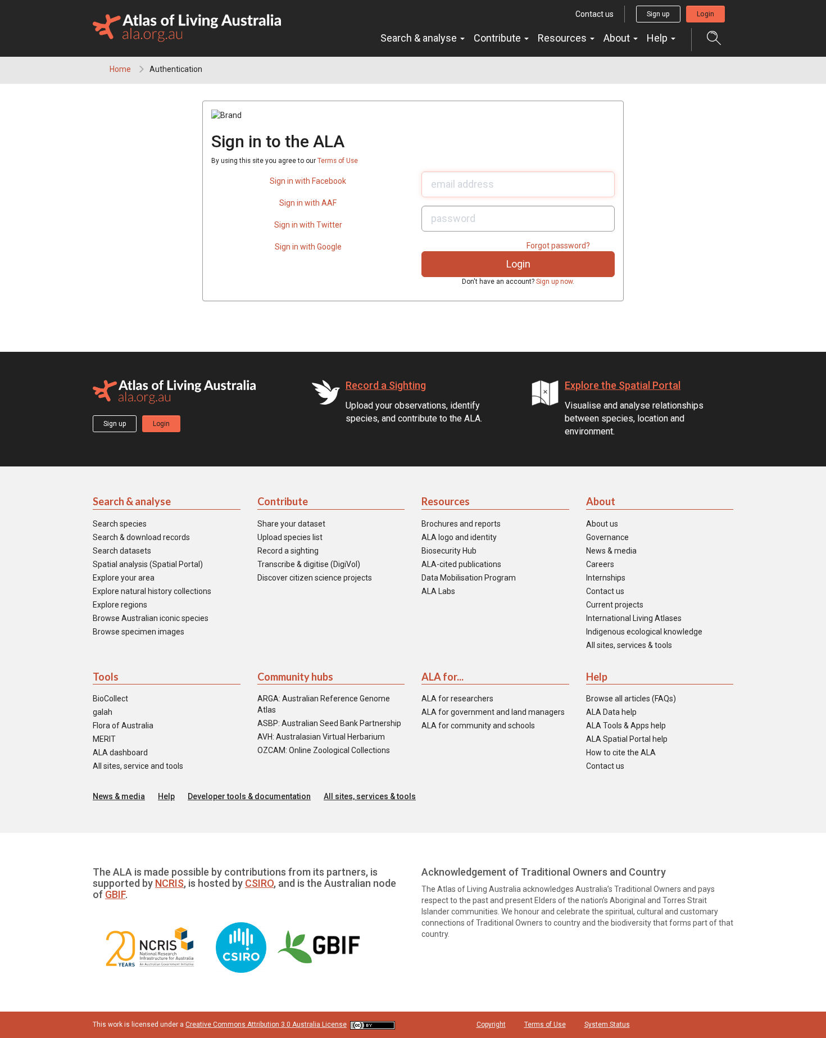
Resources (563, 38)
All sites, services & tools (629, 645)
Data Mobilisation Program (468, 577)
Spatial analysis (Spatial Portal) (148, 564)
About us (602, 523)
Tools (106, 676)
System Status (607, 1024)
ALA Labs (438, 591)
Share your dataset (291, 523)
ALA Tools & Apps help (626, 725)
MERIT (104, 739)
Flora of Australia (123, 725)
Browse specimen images (138, 631)
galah (102, 712)
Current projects (614, 604)
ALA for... (442, 676)
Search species (120, 523)
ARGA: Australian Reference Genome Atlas (323, 704)
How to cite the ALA (621, 752)
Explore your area (124, 577)
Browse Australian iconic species (150, 618)
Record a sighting (288, 550)
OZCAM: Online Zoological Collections (323, 750)
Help (658, 38)
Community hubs (295, 676)
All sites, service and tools (138, 765)
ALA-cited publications (461, 564)
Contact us (594, 14)
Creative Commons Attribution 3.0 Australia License (266, 1024)
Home (120, 69)
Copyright (491, 1024)
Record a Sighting (386, 385)
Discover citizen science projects (314, 577)
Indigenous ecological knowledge (644, 631)
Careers (600, 564)
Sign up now (554, 281)
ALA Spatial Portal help (627, 739)
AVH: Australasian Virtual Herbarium (321, 736)
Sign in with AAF (308, 202)
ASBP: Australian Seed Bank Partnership (329, 723)
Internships (605, 577)
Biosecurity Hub (448, 550)
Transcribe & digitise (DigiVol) (308, 564)
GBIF (115, 894)
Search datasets (122, 550)
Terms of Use (337, 161)
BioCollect (110, 698)
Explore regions (120, 604)
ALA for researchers (457, 698)
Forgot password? (558, 245)
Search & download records (141, 537)
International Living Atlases (634, 618)
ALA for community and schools (478, 725)
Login (705, 14)
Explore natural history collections (152, 591)
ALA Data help (611, 712)
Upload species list (290, 537)
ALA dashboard (120, 752)
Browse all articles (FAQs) (631, 698)
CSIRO (259, 883)
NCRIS (169, 883)
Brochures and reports (461, 523)
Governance (607, 537)
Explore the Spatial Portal (622, 385)
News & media (611, 550)
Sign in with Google (308, 246)
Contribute (498, 38)
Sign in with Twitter (308, 224)
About (617, 38)
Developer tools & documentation (249, 796)
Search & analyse (419, 38)
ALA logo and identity (459, 537)
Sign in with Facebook (308, 180)
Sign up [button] (658, 14)
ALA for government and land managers (493, 712)
